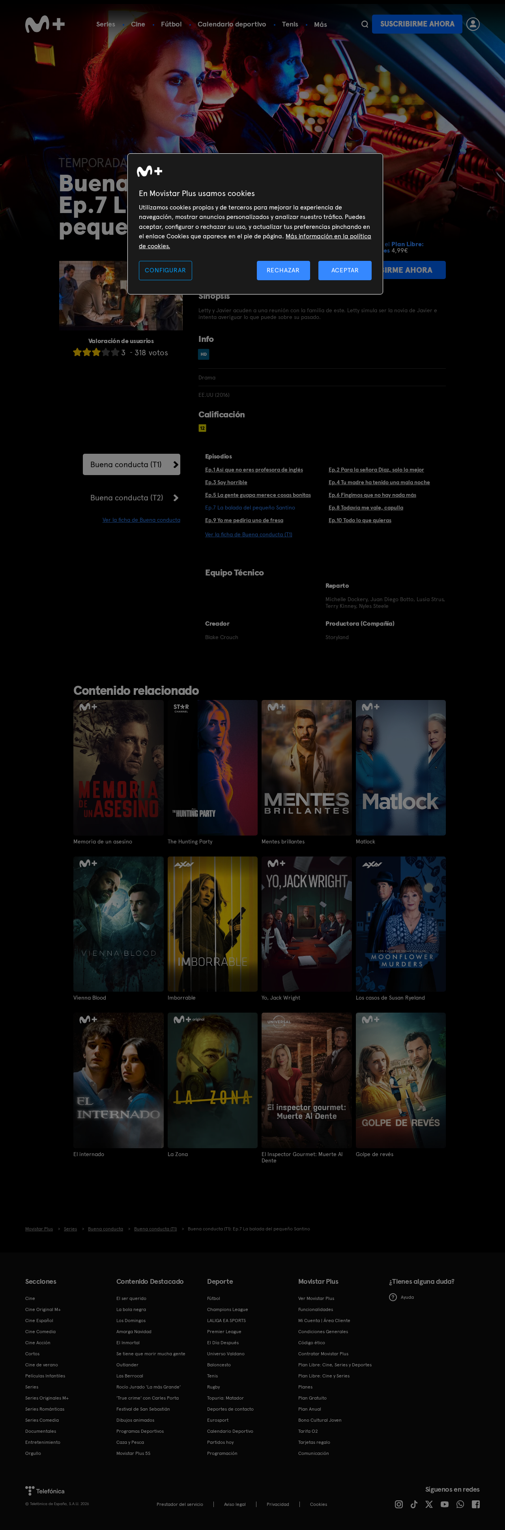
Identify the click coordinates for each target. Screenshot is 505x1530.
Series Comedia (42, 1420)
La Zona (178, 1154)
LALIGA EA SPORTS (226, 1320)
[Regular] (96, 352)
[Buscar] (364, 24)
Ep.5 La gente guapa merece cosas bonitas (258, 495)
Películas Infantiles (45, 1376)
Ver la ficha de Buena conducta (141, 520)
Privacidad (278, 1504)
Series (105, 24)
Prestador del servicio (180, 1504)
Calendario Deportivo (230, 1431)
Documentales (40, 1431)
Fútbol (171, 24)
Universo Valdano (226, 1353)
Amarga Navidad (134, 1331)
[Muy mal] (77, 352)
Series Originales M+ (47, 1398)
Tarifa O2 (308, 1431)
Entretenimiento (42, 1442)
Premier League (224, 1331)
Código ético (311, 1342)
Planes (305, 1387)
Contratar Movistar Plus (323, 1353)
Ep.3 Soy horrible (226, 482)
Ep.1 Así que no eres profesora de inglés (254, 469)
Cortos (32, 1353)
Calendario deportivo (232, 24)
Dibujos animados (135, 1420)
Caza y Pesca (130, 1442)
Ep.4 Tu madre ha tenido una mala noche (379, 482)
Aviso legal (235, 1504)
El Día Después (223, 1342)
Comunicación (313, 1453)
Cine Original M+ (43, 1309)
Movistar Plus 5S (133, 1453)
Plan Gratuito (312, 1398)
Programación (222, 1453)
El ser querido (131, 1298)
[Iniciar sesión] (473, 24)
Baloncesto (219, 1365)
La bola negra (131, 1309)
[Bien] (105, 352)
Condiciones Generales (323, 1331)
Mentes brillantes (283, 841)
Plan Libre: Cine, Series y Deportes (335, 1365)
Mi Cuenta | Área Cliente (324, 1320)
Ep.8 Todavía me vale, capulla (366, 507)
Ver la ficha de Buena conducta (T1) (248, 534)
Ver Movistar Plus (316, 1298)
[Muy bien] (115, 352)
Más (320, 24)
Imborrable (182, 997)
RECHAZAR (283, 270)
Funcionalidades (315, 1309)
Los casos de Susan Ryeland (390, 997)
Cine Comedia (40, 1331)
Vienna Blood (89, 997)
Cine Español (39, 1320)
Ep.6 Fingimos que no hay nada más (372, 495)
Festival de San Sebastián (143, 1409)
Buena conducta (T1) (126, 464)
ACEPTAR (345, 270)
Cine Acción (37, 1342)
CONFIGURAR (165, 270)
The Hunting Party (190, 841)
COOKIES (318, 1504)
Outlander (127, 1365)
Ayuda (407, 1297)
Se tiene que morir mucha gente (150, 1353)
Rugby (213, 1387)
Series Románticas (44, 1409)
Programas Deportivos (140, 1431)
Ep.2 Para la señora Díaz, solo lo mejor (376, 469)
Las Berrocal (129, 1376)
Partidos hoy (220, 1442)
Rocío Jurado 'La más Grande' (148, 1387)
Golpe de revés (374, 1154)
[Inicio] (45, 24)
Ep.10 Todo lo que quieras (360, 520)
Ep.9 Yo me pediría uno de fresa (244, 520)
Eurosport (217, 1420)
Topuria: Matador (225, 1398)
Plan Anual (309, 1409)
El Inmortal (128, 1342)
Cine (138, 24)
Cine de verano (41, 1365)
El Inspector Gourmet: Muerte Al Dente (302, 1157)
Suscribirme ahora (417, 23)
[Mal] (86, 352)
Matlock (365, 841)
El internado (88, 1154)
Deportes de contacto (230, 1409)
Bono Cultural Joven (320, 1420)
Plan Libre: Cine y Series (324, 1376)
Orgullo (33, 1453)
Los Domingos (131, 1320)
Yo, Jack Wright (281, 997)
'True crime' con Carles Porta (147, 1398)
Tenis (290, 24)
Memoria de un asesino (102, 841)
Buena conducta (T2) (126, 497)
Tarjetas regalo (314, 1442)
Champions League (227, 1309)
